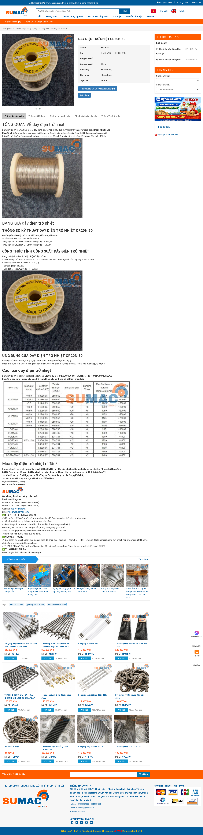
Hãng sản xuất (163, 85)
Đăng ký (197, 2)
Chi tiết (10, 658)
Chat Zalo (196, 665)
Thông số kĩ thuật (36, 116)
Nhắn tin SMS (197, 646)
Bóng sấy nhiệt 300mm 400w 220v (92, 695)
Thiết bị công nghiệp (72, 16)
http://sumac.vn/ (18, 509)
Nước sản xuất (163, 76)
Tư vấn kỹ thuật (134, 16)
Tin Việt (117, 16)
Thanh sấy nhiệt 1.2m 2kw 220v (128, 747)
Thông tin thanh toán (60, 116)
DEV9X (139, 831)
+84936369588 (83, 804)
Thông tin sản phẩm (14, 116)
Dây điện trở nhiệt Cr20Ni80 (54, 28)
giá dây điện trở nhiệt (35, 604)
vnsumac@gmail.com (18, 512)
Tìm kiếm (143, 774)
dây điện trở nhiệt (17, 604)
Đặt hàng (84, 95)
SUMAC (151, 16)
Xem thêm (143, 559)
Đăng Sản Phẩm (165, 2)
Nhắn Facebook (196, 636)
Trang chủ (51, 16)
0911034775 (191, 49)
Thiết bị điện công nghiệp (26, 28)
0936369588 (191, 59)
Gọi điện (197, 655)
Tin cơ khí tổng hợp (98, 16)
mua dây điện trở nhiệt (57, 604)
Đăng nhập (183, 2)
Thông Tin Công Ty (110, 116)
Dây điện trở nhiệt (11, 747)
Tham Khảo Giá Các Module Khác (95, 89)
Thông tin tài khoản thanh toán (38, 22)
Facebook (164, 126)
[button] (36, 108)
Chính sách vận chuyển (86, 116)
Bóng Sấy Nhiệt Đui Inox (88, 644)
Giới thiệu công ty (13, 22)
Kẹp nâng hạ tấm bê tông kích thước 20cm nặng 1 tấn (14, 591)
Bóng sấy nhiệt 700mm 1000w (90, 747)
